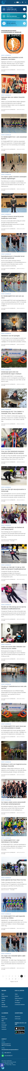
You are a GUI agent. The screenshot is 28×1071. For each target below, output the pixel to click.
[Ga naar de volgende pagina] (18, 979)
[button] (19, 998)
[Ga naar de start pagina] (3, 976)
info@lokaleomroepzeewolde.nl (10, 1049)
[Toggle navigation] (22, 2)
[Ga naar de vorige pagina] (6, 976)
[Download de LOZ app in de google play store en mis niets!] (20, 1032)
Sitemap (13, 1064)
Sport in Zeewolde (6, 55)
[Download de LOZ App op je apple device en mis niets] (20, 1028)
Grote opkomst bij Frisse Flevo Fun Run (13, 880)
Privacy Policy (9, 1064)
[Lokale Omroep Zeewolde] (3, 2)
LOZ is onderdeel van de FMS (7, 1063)
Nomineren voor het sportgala (10, 335)
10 (15, 978)
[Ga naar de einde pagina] (22, 979)
